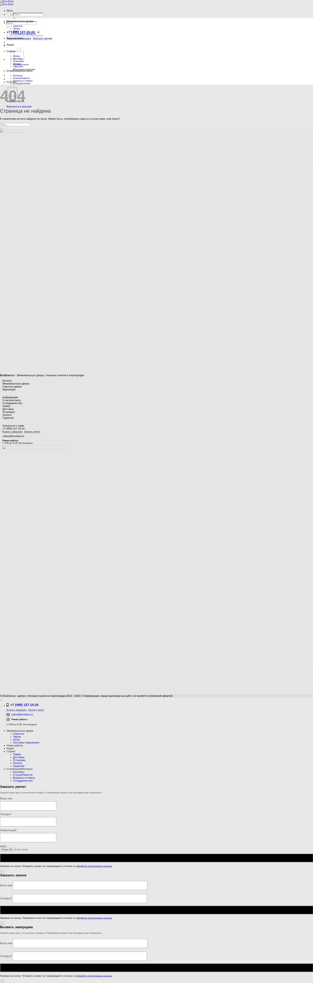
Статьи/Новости (21, 78)
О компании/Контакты (20, 70)
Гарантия (18, 66)
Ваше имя (6, 885)
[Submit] (14, 18)
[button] (10, 10)
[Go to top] (1, 699)
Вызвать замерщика (12, 432)
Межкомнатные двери (20, 21)
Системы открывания (24, 33)
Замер (6, 406)
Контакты (18, 75)
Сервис (11, 51)
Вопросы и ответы (22, 80)
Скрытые (17, 26)
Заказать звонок (42, 38)
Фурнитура (8, 389)
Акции (10, 44)
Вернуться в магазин (19, 106)
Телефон (6, 898)
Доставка (8, 409)
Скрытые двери (12, 386)
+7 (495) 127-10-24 (21, 32)
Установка (18, 61)
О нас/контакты (11, 400)
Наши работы (15, 38)
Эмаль (16, 28)
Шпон (16, 31)
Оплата (17, 63)
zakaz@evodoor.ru (13, 436)
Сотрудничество (21, 83)
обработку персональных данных (94, 866)
